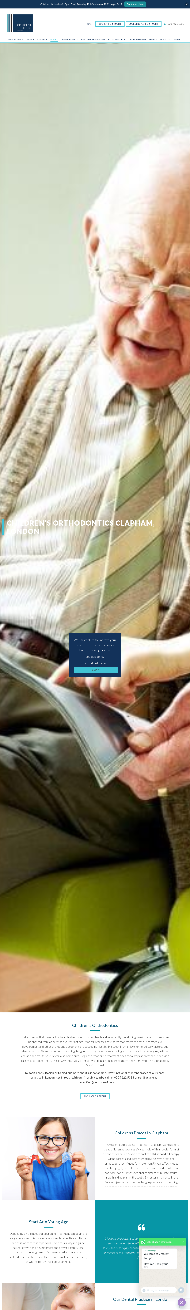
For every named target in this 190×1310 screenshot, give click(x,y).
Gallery (153, 39)
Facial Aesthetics (117, 39)
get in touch (63, 1077)
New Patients (15, 39)
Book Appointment (110, 24)
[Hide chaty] (182, 1302)
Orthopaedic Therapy (165, 1154)
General (30, 39)
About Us (165, 39)
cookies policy (95, 656)
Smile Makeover (138, 39)
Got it (95, 669)
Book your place (135, 4)
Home (88, 23)
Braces (54, 39)
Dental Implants (69, 39)
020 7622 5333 (175, 23)
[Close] (187, 4)
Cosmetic (42, 39)
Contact (177, 39)
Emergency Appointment (143, 24)
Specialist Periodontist (93, 39)
